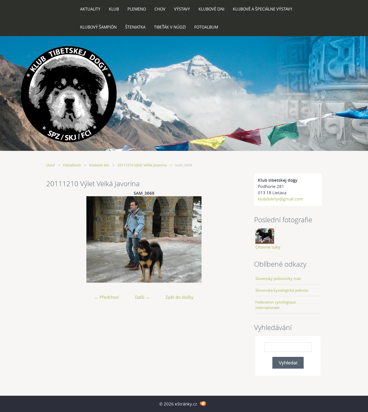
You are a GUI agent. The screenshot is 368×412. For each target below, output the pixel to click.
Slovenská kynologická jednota (281, 290)
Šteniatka (135, 27)
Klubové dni (211, 9)
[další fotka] (233, 239)
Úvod (50, 165)
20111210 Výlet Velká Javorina (142, 165)
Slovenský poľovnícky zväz (278, 278)
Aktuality (90, 9)
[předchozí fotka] (54, 239)
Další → (142, 297)
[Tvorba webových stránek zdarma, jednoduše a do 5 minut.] (203, 403)
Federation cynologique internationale (275, 304)
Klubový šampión (98, 27)
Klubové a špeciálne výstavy (262, 9)
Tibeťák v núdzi (170, 27)
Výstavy (182, 9)
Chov (159, 9)
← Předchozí (106, 297)
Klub (114, 9)
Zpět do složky (179, 297)
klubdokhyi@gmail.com (280, 199)
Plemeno (136, 9)
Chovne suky (267, 247)
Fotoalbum (206, 27)
